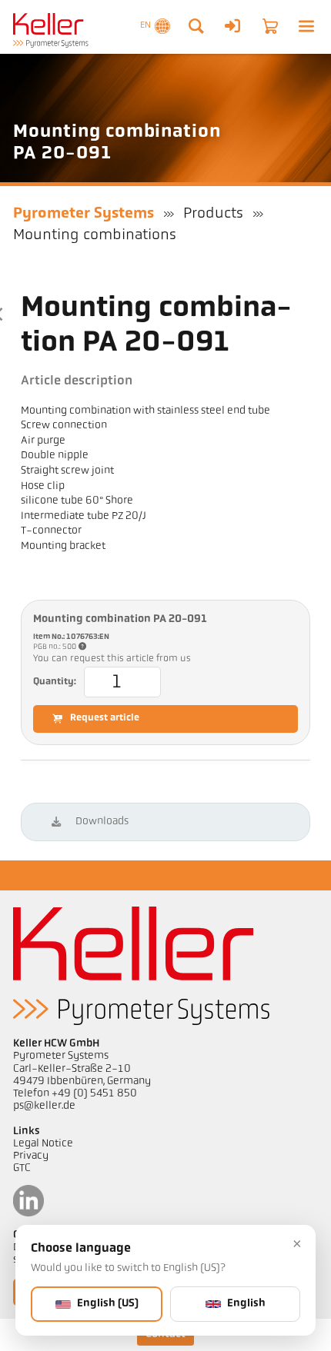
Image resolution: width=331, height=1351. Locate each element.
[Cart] (270, 26)
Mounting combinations (94, 235)
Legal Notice (43, 1144)
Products (213, 213)
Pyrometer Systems (83, 213)
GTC (22, 1168)
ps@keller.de (44, 1106)
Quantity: (54, 682)
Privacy (30, 1156)
